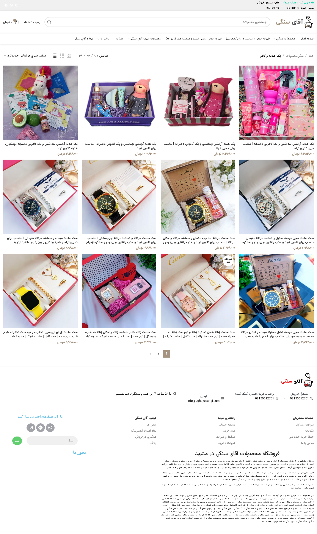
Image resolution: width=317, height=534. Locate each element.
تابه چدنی (249, 479)
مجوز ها (151, 424)
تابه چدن (285, 479)
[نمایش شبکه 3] (62, 56)
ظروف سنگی (254, 505)
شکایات (309, 430)
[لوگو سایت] (294, 21)
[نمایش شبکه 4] (55, 56)
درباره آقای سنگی (145, 418)
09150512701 (292, 8)
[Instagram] (31, 427)
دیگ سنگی (192, 472)
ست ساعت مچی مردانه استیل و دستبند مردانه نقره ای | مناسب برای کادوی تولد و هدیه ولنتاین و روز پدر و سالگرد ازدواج (278, 242)
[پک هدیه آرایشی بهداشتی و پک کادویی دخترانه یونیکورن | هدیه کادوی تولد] (40, 103)
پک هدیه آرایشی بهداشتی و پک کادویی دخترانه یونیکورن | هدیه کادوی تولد (40, 146)
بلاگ (153, 443)
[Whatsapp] (50, 427)
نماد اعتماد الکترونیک (143, 430)
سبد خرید (229, 430)
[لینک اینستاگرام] (16, 5)
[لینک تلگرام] (6, 5)
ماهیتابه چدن (273, 479)
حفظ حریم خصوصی (301, 436)
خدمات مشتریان (303, 418)
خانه (311, 55)
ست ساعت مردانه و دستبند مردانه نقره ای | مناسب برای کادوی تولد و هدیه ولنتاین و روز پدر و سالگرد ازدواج (42, 240)
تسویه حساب (227, 424)
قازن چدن (260, 479)
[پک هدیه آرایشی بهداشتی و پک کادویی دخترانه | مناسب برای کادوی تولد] (276, 103)
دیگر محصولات (295, 55)
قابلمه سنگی (308, 515)
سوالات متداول (305, 424)
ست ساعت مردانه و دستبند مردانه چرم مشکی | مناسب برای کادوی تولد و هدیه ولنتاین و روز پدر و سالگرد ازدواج (121, 240)
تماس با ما (307, 443)
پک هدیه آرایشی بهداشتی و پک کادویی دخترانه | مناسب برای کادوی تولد (278, 146)
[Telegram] (40, 427)
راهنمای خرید (226, 418)
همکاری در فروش (145, 436)
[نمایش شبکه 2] (69, 56)
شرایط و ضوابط (225, 436)
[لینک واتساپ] (11, 5)
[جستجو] (49, 22)
